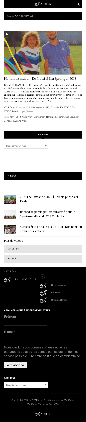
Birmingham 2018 (40, 107)
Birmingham (39, 116)
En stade (54, 107)
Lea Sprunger (18, 111)
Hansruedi (51, 116)
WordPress (69, 400)
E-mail (9, 332)
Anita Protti (27, 116)
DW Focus (43, 4)
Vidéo (25, 120)
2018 (18, 116)
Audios (12, 258)
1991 (12, 116)
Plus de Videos (13, 241)
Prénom (10, 316)
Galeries (13, 248)
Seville (7, 120)
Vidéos (12, 176)
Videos (29, 111)
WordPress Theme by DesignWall (43, 404)
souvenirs (16, 120)
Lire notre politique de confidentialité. (55, 356)
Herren (60, 116)
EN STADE (65, 107)
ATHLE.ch (9, 107)
